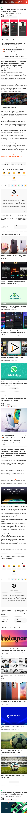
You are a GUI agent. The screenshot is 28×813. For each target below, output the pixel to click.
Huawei (13, 556)
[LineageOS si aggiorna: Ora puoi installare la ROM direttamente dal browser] (14, 296)
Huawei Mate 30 (21, 556)
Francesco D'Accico (10, 13)
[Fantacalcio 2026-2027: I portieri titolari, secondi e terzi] (14, 765)
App (3, 328)
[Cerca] (24, 2)
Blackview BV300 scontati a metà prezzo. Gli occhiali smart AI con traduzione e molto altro (14, 676)
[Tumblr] (11, 17)
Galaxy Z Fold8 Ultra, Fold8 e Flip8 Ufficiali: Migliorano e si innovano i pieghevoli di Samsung (14, 256)
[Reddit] (13, 17)
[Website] (25, 211)
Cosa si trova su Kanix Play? (10, 47)
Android (3, 7)
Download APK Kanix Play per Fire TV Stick (14, 56)
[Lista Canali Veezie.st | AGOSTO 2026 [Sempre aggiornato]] (14, 347)
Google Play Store (5, 164)
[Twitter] (7, 17)
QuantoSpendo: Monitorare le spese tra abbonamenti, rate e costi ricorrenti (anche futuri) (13, 332)
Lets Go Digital (13, 479)
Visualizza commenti (18, 227)
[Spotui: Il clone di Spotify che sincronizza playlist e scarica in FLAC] (14, 271)
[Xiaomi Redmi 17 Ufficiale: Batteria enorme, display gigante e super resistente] (14, 691)
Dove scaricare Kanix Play (10, 51)
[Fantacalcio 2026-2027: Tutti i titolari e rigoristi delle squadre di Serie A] (14, 740)
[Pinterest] (8, 17)
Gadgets (4, 672)
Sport (4, 723)
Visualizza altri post (14, 197)
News (3, 558)
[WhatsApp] (10, 17)
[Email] (16, 17)
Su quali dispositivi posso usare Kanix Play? (14, 49)
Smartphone (5, 252)
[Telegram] (14, 17)
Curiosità (8, 556)
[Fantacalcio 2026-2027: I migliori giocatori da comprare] (14, 716)
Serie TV (17, 164)
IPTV (12, 164)
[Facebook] (5, 17)
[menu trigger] (26, 2)
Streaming (23, 164)
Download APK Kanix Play (11, 54)
